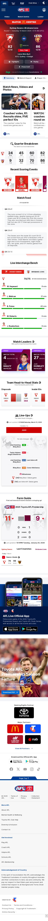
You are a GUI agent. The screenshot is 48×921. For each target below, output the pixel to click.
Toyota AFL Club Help (9, 820)
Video (6, 17)
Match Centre (23, 17)
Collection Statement (36, 797)
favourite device (34, 72)
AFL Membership (7, 862)
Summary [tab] (10, 78)
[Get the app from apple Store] (11, 628)
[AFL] (4, 3)
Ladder (41, 17)
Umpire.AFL (5, 852)
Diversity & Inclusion (9, 825)
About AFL (5, 810)
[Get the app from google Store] (29, 628)
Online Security (8, 912)
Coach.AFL (5, 847)
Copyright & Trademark (26, 908)
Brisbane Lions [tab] (38, 272)
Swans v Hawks (11, 557)
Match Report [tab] (26, 78)
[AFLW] (13, 3)
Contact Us (5, 830)
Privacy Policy (24, 797)
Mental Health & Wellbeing (11, 815)
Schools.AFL (6, 857)
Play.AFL (4, 842)
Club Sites (33, 3)
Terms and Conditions (23, 905)
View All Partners (22, 748)
